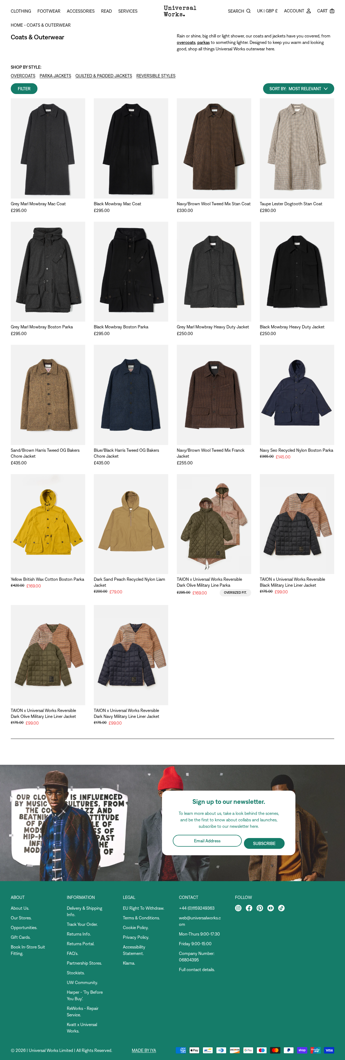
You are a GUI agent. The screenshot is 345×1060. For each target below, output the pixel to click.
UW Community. (82, 982)
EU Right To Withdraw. (143, 908)
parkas (203, 42)
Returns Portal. (80, 943)
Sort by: (278, 88)
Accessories (81, 11)
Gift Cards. (20, 937)
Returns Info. (79, 934)
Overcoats (23, 75)
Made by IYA (144, 1050)
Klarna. (129, 963)
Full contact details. (197, 969)
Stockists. (76, 972)
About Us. (20, 908)
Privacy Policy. (136, 937)
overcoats (186, 42)
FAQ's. (72, 953)
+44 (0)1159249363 (197, 908)
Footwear (48, 11)
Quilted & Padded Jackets (103, 75)
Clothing (21, 11)
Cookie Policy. (136, 927)
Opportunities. (24, 927)
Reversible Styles (155, 75)
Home (17, 25)
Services (127, 11)
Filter (24, 88)
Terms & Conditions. (141, 917)
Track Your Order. (82, 924)
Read (106, 11)
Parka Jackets (55, 75)
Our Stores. (21, 917)
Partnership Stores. (84, 963)
